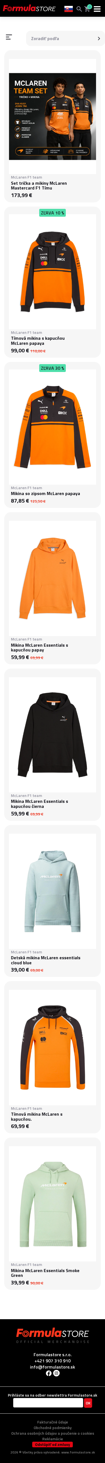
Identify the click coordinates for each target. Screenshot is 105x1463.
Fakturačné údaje (52, 1422)
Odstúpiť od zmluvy (52, 1444)
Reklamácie (52, 1439)
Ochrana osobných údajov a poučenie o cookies (52, 1433)
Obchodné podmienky (53, 1427)
